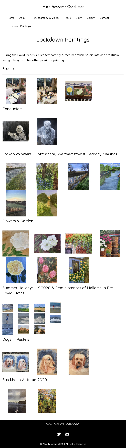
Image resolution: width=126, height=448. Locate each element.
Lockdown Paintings (19, 26)
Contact (104, 17)
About (23, 17)
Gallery (91, 17)
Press (67, 17)
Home (11, 17)
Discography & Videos (47, 17)
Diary (79, 17)
